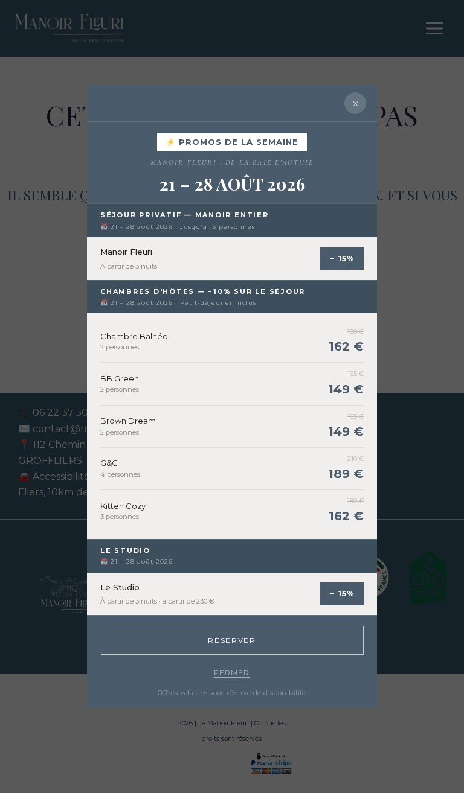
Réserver (232, 640)
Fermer (232, 672)
